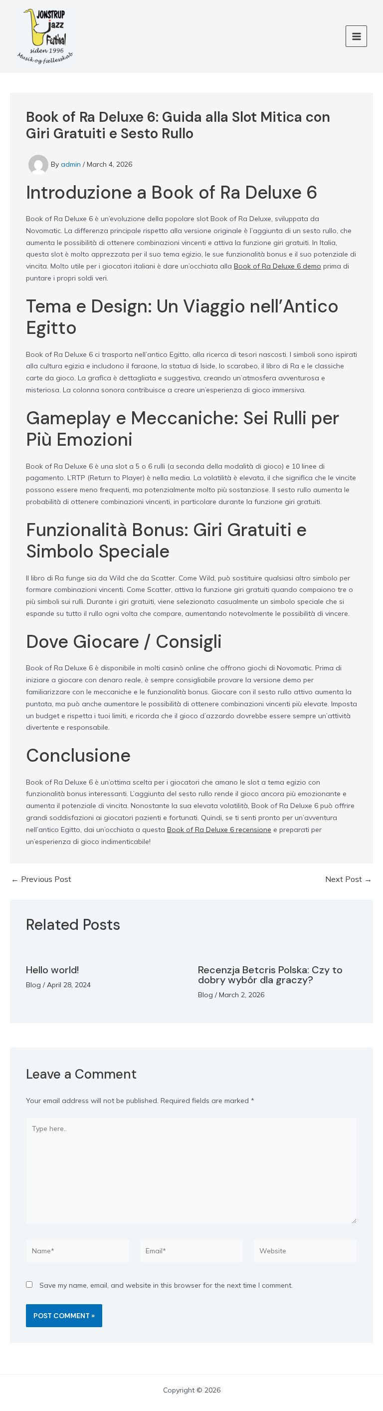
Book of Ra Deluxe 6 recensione (219, 829)
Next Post (348, 879)
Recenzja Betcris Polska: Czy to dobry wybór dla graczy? (270, 974)
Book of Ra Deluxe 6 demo (277, 266)
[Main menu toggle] (356, 36)
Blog (33, 984)
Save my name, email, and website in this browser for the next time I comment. (166, 1285)
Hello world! (52, 969)
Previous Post (41, 879)
